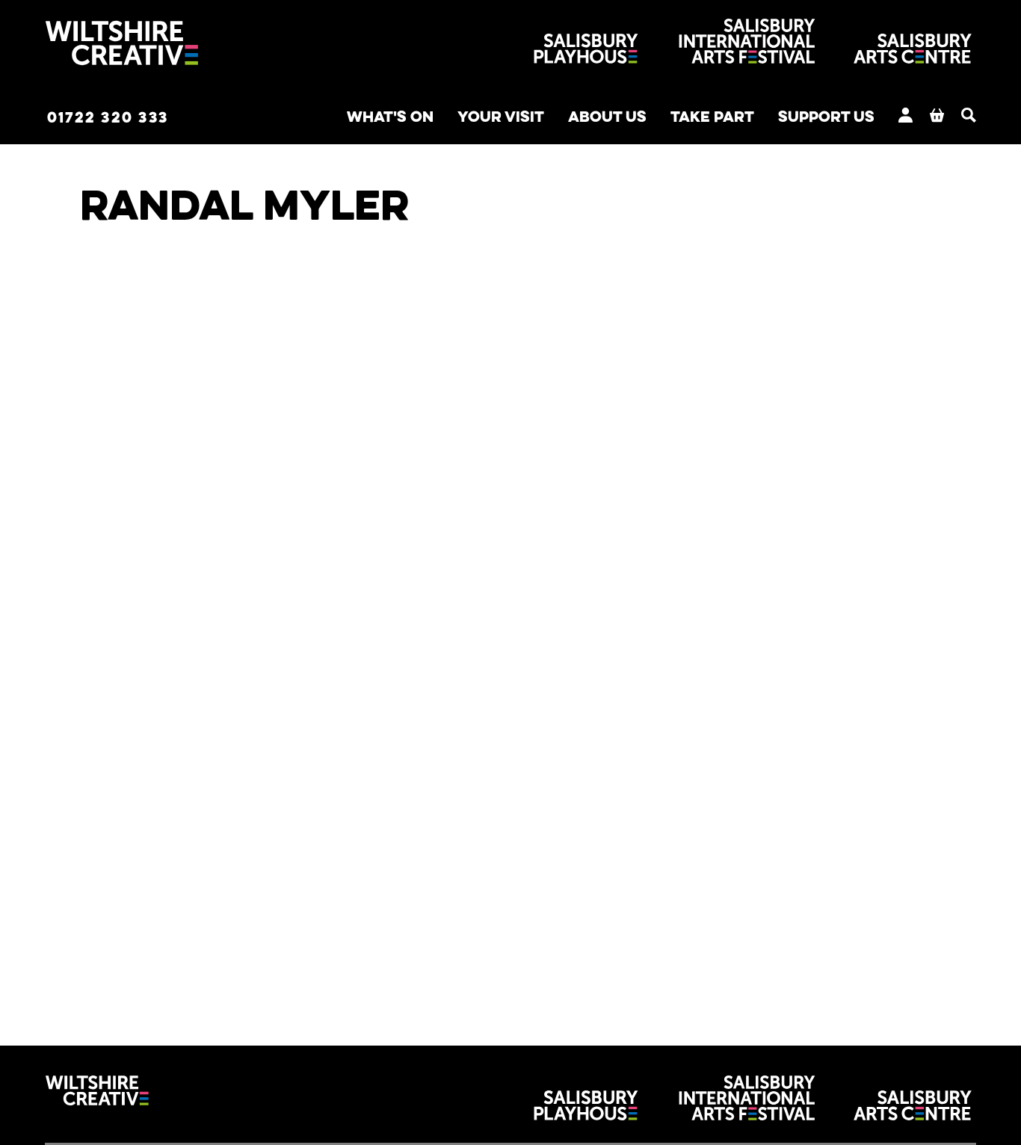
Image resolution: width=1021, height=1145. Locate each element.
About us (607, 116)
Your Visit (500, 116)
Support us (826, 116)
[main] (510, 573)
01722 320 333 (107, 117)
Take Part (712, 116)
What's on (390, 116)
